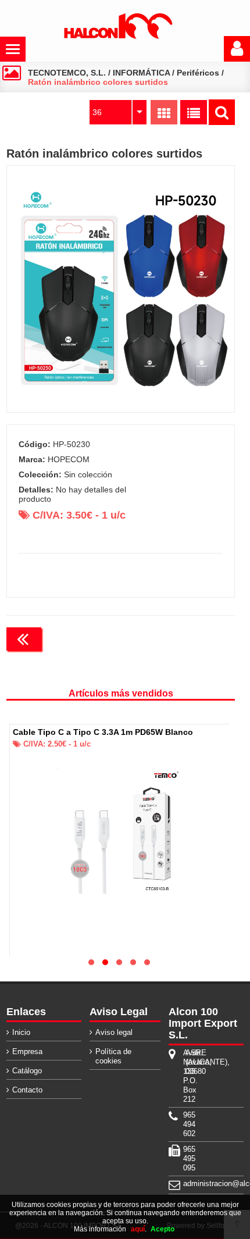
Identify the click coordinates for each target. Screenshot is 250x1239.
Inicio (21, 1032)
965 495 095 (184, 1158)
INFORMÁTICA (141, 72)
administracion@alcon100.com (184, 1183)
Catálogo (27, 1070)
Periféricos (198, 72)
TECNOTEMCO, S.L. (67, 72)
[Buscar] (222, 112)
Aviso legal (114, 1032)
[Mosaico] (164, 112)
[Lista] (194, 112)
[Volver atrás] (23, 639)
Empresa (27, 1051)
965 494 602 (184, 1124)
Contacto (27, 1090)
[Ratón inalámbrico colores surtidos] (120, 289)
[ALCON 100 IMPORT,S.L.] (118, 36)
